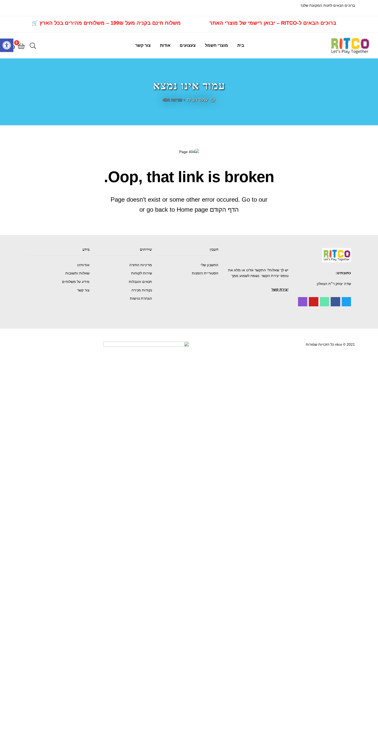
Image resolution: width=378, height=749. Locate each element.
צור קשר (143, 45)
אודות (165, 45)
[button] (280, 289)
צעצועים (188, 45)
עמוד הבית (197, 99)
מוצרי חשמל (216, 45)
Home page (192, 209)
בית (240, 45)
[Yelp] (302, 301)
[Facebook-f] (335, 301)
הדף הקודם (224, 209)
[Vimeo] (324, 301)
